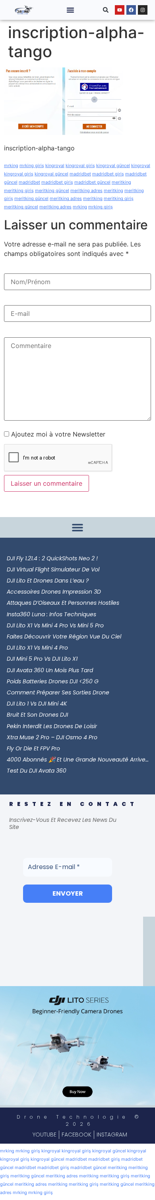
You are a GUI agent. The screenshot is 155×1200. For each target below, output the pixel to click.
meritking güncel (52, 190)
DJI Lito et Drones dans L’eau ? (48, 581)
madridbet (80, 174)
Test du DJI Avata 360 (36, 771)
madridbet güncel (92, 182)
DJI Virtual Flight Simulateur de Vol (53, 569)
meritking (121, 182)
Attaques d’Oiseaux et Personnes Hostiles (63, 603)
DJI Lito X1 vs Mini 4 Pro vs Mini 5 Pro (55, 625)
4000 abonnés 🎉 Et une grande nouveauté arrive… (78, 759)
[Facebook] (131, 10)
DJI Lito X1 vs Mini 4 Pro (37, 648)
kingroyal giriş (80, 165)
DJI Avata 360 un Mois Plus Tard (50, 670)
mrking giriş (31, 165)
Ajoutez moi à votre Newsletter (57, 434)
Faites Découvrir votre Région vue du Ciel (64, 636)
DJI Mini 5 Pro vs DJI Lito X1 (42, 659)
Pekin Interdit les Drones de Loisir (52, 726)
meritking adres (86, 190)
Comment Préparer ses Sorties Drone (58, 692)
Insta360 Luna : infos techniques (51, 614)
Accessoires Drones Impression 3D (54, 592)
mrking (11, 165)
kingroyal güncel (113, 165)
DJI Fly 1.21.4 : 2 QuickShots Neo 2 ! (52, 558)
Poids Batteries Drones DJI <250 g (53, 681)
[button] (70, 10)
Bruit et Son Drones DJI (37, 715)
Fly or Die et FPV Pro (33, 748)
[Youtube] (119, 10)
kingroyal (54, 165)
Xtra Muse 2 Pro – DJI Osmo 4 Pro (52, 737)
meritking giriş (19, 190)
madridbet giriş (108, 174)
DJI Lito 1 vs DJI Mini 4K (37, 704)
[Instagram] (142, 10)
